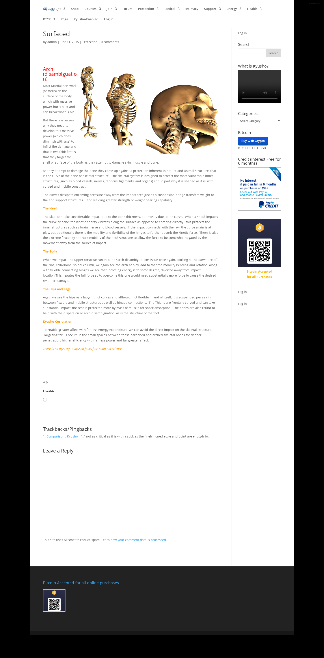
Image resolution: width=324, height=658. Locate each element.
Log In (108, 19)
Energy (232, 9)
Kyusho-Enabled (86, 19)
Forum (127, 9)
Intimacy (191, 9)
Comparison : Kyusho (62, 436)
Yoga (64, 19)
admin (52, 42)
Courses (90, 9)
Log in (242, 33)
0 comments (110, 42)
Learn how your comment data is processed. (134, 540)
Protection (146, 9)
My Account (52, 9)
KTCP (47, 19)
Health (252, 9)
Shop (75, 9)
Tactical (169, 9)
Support (210, 9)
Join (109, 9)
